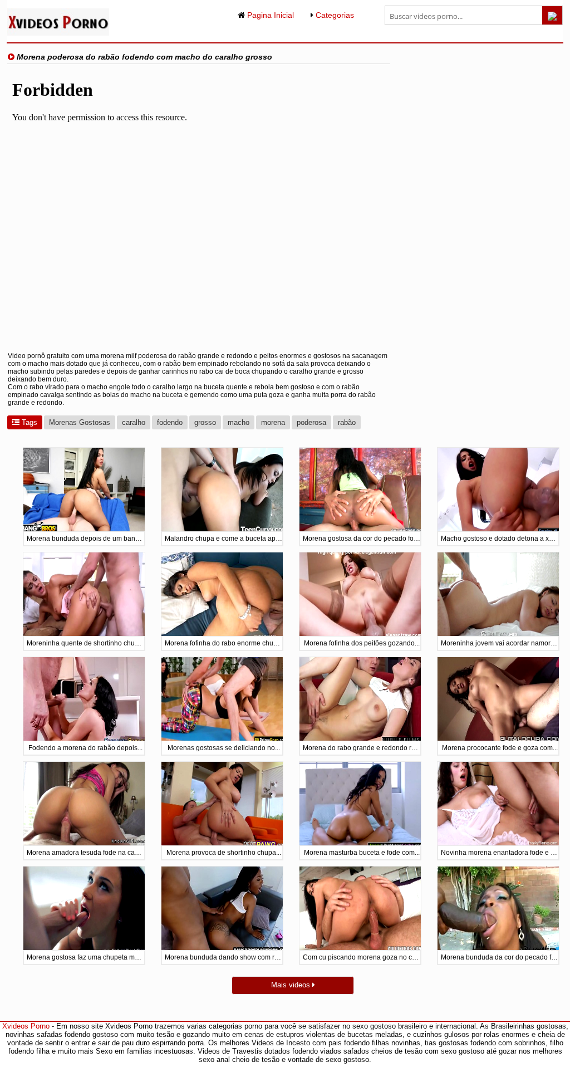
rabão (347, 422)
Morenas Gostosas (79, 422)
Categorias (333, 15)
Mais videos (291, 985)
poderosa (311, 422)
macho (238, 422)
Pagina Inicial (269, 15)
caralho (133, 422)
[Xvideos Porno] (58, 33)
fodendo (170, 422)
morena (273, 422)
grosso (205, 422)
